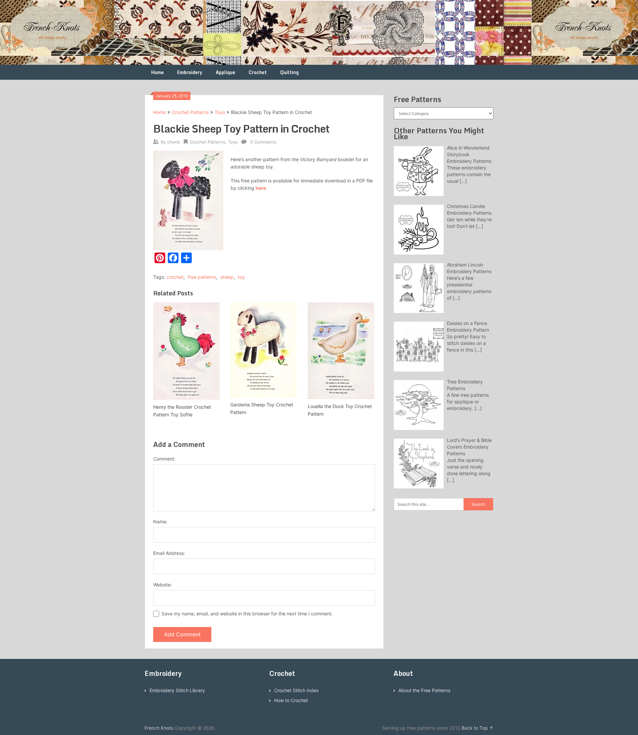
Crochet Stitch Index (296, 690)
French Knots (159, 728)
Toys (220, 112)
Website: (162, 584)
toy (241, 277)
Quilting (289, 72)
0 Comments (263, 142)
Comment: (164, 459)
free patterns (202, 277)
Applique (225, 72)
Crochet (258, 72)
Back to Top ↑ (477, 728)
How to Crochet (291, 700)
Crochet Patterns (190, 112)
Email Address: (169, 553)
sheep (227, 277)
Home (157, 72)
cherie (173, 142)
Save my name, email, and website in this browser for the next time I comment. (247, 613)
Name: (160, 521)
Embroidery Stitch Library (177, 690)
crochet (175, 277)
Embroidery (189, 72)
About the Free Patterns (424, 690)
